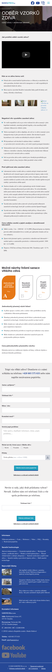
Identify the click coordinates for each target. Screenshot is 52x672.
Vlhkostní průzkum (8, 539)
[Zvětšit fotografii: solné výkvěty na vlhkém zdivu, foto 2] (19, 103)
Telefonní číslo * (7, 395)
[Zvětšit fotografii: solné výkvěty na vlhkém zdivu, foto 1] (6, 103)
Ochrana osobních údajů (17, 668)
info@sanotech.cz (13, 640)
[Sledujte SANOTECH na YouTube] (26, 655)
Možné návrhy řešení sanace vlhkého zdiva (16, 445)
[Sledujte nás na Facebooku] (32, 3)
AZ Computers (33, 668)
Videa (33, 539)
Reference (26, 539)
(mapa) (15, 624)
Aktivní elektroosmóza (9, 551)
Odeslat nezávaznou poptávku (26, 468)
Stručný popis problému (10, 427)
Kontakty (46, 539)
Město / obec (6, 406)
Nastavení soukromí (36, 666)
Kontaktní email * (8, 416)
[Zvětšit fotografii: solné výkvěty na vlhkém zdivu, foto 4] (45, 105)
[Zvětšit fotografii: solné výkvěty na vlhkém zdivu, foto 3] (32, 103)
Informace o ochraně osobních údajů (26, 475)
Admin (43, 668)
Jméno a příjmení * (8, 385)
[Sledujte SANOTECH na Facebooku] (26, 647)
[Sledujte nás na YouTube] (38, 3)
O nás (18, 539)
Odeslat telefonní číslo (26, 518)
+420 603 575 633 (31, 373)
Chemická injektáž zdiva (27, 551)
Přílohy (4, 453)
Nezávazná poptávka (10, 542)
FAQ (38, 539)
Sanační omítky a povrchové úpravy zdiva (21, 558)
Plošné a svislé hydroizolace (30, 553)
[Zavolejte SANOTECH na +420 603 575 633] (43, 3)
